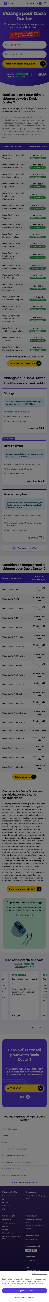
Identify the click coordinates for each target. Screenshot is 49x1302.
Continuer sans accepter (39, 1274)
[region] (24, 1286)
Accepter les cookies (24, 1291)
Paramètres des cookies (24, 1297)
